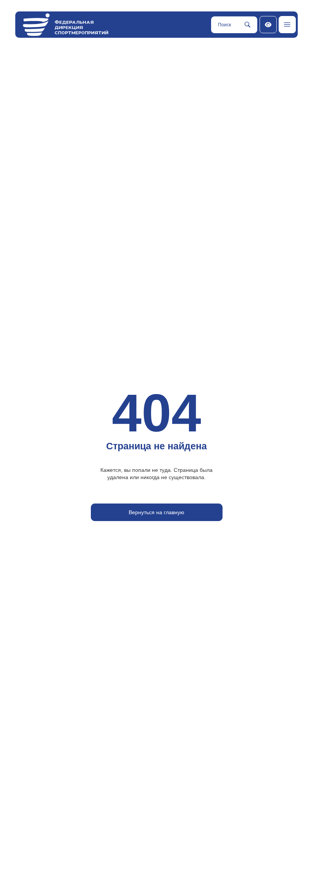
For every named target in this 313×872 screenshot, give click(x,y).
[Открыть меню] (287, 24)
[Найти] (247, 24)
